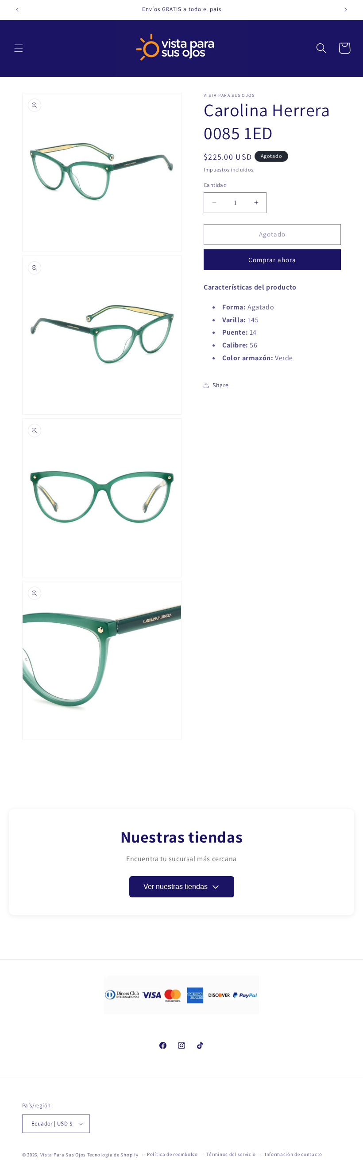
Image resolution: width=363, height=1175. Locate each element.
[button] (18, 48)
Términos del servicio (231, 1154)
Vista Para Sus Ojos (63, 1155)
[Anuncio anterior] (17, 9)
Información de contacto (293, 1154)
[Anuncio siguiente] (345, 9)
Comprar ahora (272, 260)
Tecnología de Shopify (113, 1155)
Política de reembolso (172, 1154)
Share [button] (220, 385)
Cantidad (215, 185)
